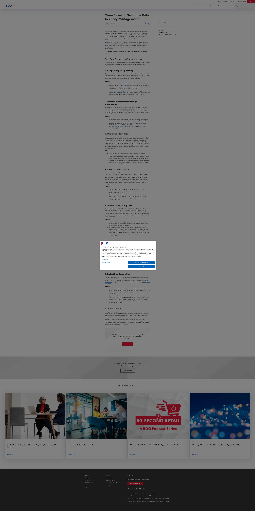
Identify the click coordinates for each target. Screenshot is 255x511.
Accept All (141, 266)
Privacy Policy (105, 259)
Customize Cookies (105, 262)
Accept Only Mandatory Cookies (141, 262)
